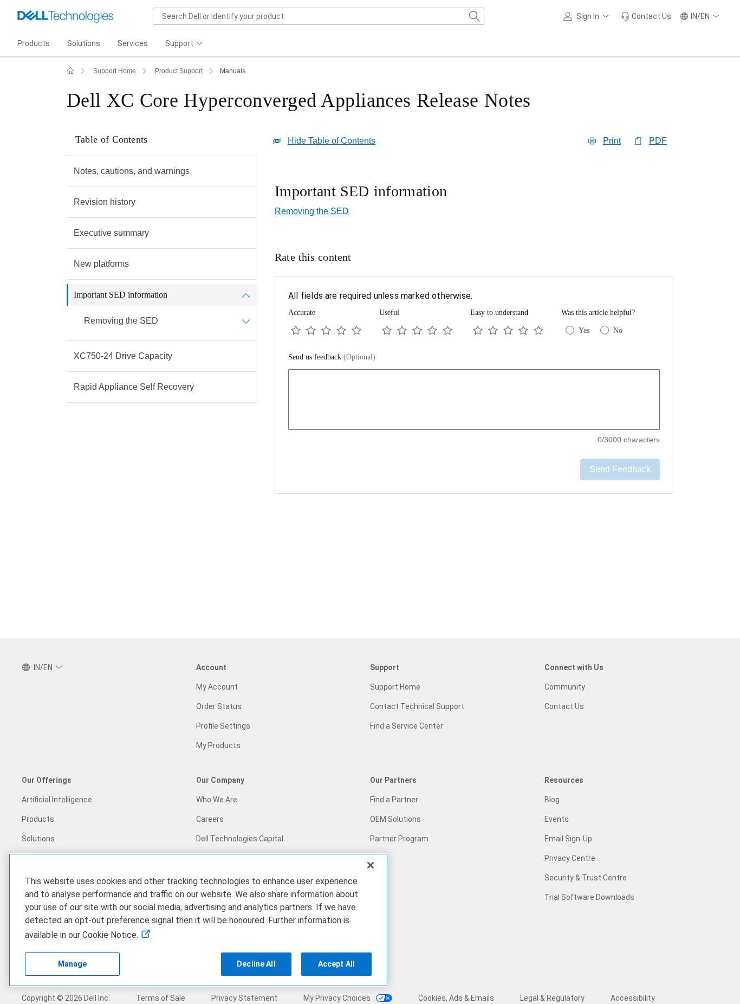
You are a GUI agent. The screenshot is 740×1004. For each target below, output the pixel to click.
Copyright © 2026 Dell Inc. (66, 998)
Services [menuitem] (133, 43)
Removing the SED (121, 320)
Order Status (219, 706)
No (617, 330)
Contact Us (564, 706)
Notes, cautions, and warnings (132, 171)
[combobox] (318, 16)
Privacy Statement (244, 998)
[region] (474, 192)
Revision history (104, 202)
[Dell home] (70, 71)
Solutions (38, 838)
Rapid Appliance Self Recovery (134, 386)
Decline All (256, 964)
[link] (646, 16)
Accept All (336, 964)
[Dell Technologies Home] (65, 16)
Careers (210, 819)
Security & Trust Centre (585, 877)
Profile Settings (223, 726)
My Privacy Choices (337, 998)
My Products (218, 745)
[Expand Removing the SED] (246, 320)
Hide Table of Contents (331, 140)
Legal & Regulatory (552, 998)
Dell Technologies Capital (239, 838)
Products (38, 819)
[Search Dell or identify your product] (474, 16)
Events (556, 819)
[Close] (370, 865)
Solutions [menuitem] (83, 43)
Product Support (179, 71)
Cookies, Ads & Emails (456, 998)
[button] (587, 16)
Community (564, 687)
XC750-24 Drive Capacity (123, 356)
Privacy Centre (569, 858)
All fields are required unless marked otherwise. (380, 296)
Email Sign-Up (568, 838)
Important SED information (120, 294)
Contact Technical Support (417, 706)
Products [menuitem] (33, 43)
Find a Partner (394, 799)
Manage (72, 964)
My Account (217, 687)
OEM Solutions (395, 819)
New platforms (101, 263)
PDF (658, 140)
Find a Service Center (406, 726)
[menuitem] (185, 43)
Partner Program (399, 838)
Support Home (114, 71)
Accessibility (633, 998)
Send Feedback (620, 469)
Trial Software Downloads (589, 897)
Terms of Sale (160, 998)
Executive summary (111, 232)
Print (612, 140)
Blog (552, 799)
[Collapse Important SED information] (246, 294)
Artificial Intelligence (57, 799)
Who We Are (216, 799)
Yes (584, 330)
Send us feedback (331, 357)
